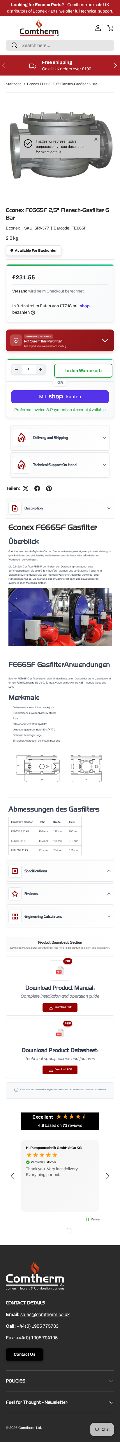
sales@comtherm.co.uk (45, 1314)
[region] (60, 1175)
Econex (13, 228)
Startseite (14, 84)
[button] (110, 28)
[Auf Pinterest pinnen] (49, 488)
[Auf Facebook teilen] (37, 488)
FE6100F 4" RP (20, 850)
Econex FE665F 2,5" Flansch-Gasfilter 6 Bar (62, 84)
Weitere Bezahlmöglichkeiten (60, 410)
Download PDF (63, 1007)
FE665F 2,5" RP (20, 831)
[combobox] (60, 45)
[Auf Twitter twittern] (25, 488)
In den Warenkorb (83, 370)
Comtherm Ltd (29, 1428)
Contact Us (25, 1354)
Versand (19, 291)
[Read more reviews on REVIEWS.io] (84, 1231)
